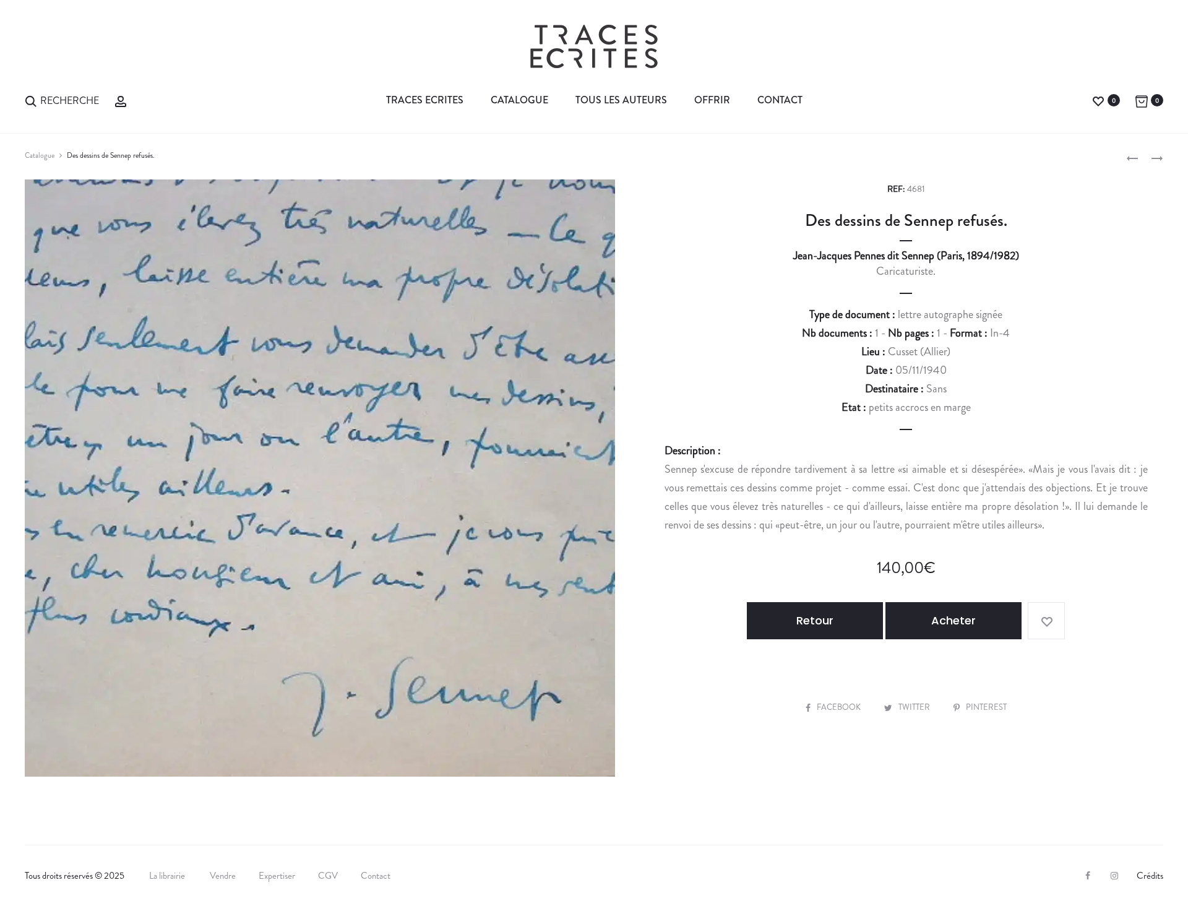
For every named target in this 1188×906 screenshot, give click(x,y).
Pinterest (986, 707)
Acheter (953, 620)
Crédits (1150, 875)
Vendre (223, 875)
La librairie (168, 875)
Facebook (840, 707)
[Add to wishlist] (1046, 620)
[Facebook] (1087, 875)
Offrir (712, 100)
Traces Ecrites (424, 100)
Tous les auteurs (621, 100)
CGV (328, 875)
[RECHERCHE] (31, 100)
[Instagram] (1114, 875)
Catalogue (519, 100)
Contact (780, 100)
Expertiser (277, 875)
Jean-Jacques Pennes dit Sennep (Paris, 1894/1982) (906, 255)
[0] (1098, 100)
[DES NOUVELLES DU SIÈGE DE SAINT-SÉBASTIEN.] (1132, 157)
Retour (814, 620)
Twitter (915, 707)
